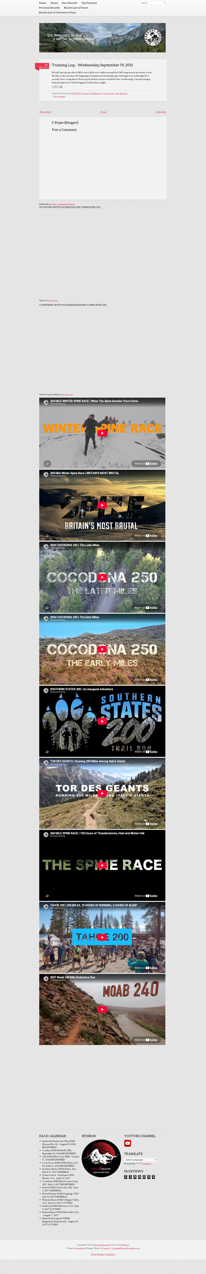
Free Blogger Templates (103, 1254)
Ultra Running (121, 93)
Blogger (125, 1245)
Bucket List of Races (76, 7)
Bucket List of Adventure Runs (57, 12)
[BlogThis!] (55, 86)
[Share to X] (58, 86)
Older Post (161, 112)
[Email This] (53, 86)
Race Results (69, 3)
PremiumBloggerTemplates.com (125, 1248)
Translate (146, 1163)
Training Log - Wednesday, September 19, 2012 (92, 65)
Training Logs (108, 93)
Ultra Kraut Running (101, 1245)
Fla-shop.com (51, 300)
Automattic (80, 1248)
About (54, 3)
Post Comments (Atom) (63, 204)
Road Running (95, 93)
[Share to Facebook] (61, 86)
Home (42, 3)
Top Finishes (89, 3)
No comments (59, 96)
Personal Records (49, 7)
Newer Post (45, 112)
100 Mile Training (80, 93)
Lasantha (106, 1248)
